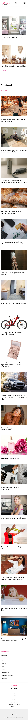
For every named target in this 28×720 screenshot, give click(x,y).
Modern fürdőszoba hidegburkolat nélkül (14, 303)
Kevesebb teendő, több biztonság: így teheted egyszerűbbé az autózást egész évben (14, 397)
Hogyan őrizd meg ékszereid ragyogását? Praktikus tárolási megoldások (11, 364)
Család (3, 669)
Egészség (4, 655)
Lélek (2, 666)
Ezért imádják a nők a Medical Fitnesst (13, 518)
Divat (2, 660)
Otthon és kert (5, 672)
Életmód (3, 663)
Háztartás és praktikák (7, 675)
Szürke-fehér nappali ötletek (12, 37)
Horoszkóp (4, 678)
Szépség (3, 657)
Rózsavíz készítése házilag (10, 458)
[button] (16, 3)
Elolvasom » (5, 39)
